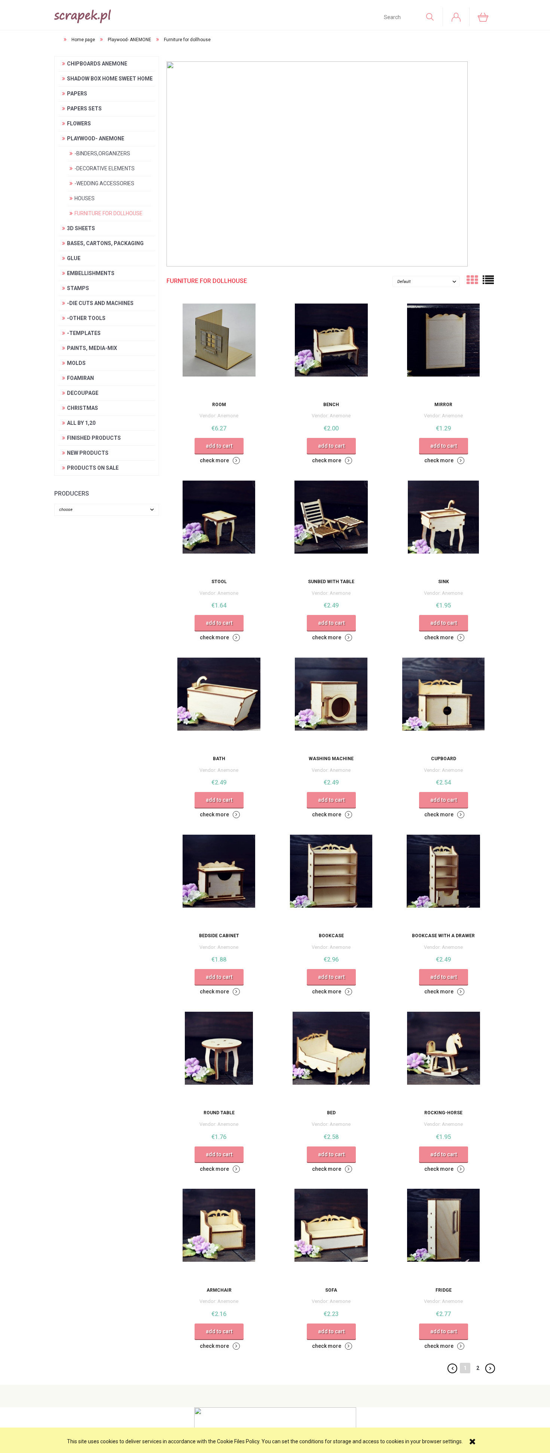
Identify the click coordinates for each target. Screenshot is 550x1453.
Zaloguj (456, 16)
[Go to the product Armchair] (219, 1235)
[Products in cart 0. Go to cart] (482, 16)
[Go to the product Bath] (219, 704)
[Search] (429, 16)
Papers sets (84, 109)
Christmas (82, 408)
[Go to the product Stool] (219, 527)
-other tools (86, 318)
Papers (77, 94)
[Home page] (82, 14)
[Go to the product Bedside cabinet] (219, 881)
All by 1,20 (81, 423)
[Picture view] (472, 280)
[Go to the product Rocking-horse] (443, 1058)
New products (88, 453)
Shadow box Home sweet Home (110, 79)
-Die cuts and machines (100, 303)
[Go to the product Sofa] (331, 1235)
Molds (76, 363)
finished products (94, 438)
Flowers (79, 124)
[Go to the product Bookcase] (331, 881)
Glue (73, 258)
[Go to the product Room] (219, 350)
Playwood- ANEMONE (95, 138)
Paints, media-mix (92, 348)
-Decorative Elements (104, 168)
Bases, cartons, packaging (105, 243)
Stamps (78, 288)
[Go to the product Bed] (331, 1058)
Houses (84, 198)
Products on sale (93, 468)
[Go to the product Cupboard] (443, 704)
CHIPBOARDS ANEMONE (97, 64)
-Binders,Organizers (102, 153)
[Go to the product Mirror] (443, 350)
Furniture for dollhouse (108, 213)
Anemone (227, 415)
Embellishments (90, 273)
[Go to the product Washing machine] (331, 704)
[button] (220, 460)
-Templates (84, 333)
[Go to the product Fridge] (443, 1235)
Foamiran (80, 378)
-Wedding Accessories (104, 183)
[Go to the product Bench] (331, 350)
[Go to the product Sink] (443, 527)
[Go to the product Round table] (219, 1058)
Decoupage (82, 393)
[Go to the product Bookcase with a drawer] (443, 881)
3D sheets (81, 228)
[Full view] (488, 280)
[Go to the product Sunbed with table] (331, 527)
